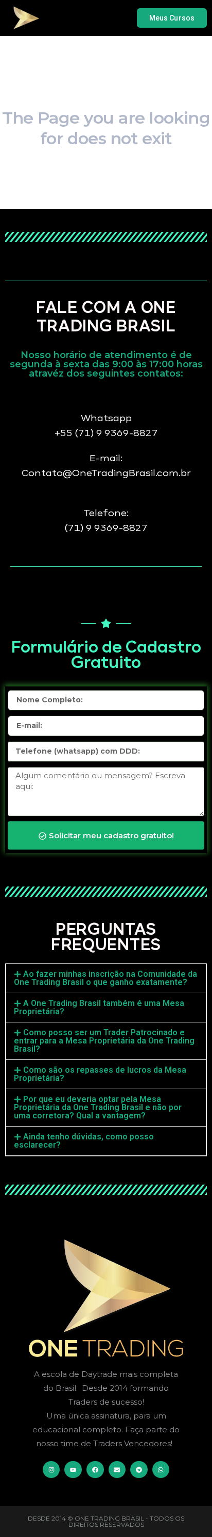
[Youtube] (73, 1470)
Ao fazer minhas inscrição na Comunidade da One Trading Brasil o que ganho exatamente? (105, 978)
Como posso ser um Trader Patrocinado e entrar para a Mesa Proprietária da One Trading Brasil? (104, 1041)
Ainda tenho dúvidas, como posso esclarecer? (84, 1141)
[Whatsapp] (161, 1470)
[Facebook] (95, 1470)
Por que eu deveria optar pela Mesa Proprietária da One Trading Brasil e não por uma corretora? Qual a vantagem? (98, 1107)
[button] (106, 978)
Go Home (106, 196)
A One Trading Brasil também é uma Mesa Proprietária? (99, 1007)
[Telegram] (139, 1470)
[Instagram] (51, 1470)
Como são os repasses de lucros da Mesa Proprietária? (100, 1074)
